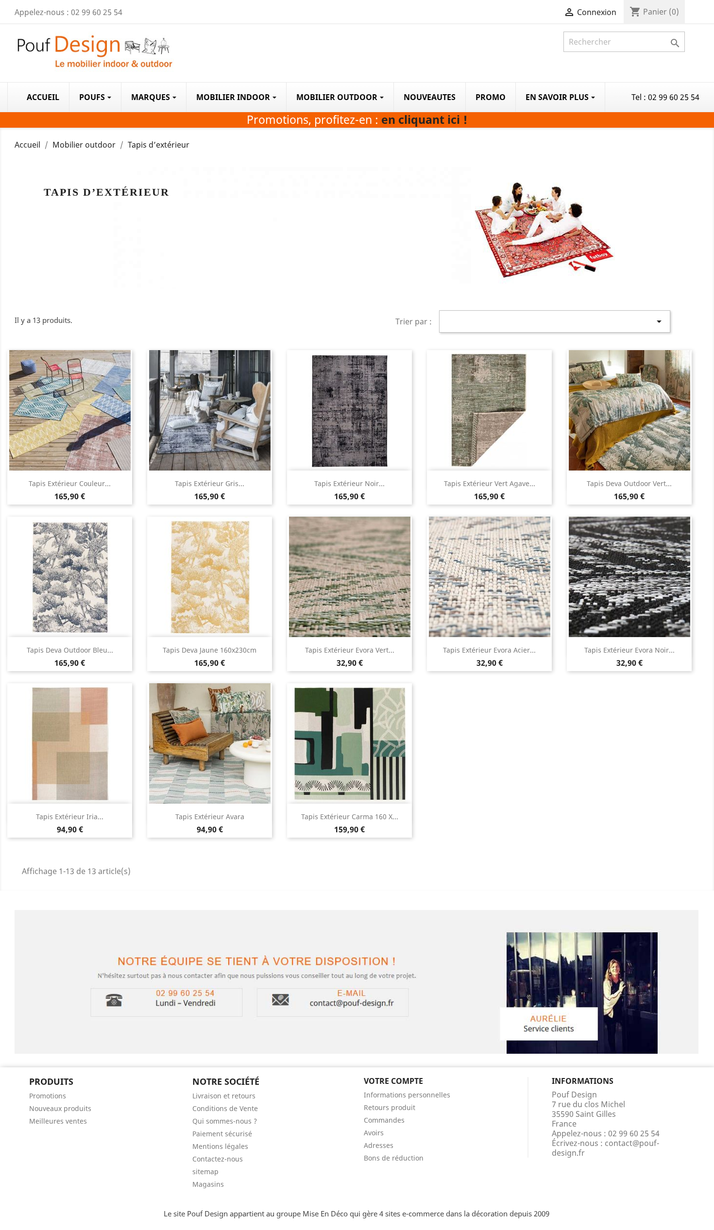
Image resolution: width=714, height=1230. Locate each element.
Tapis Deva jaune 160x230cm (209, 650)
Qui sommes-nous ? (224, 1121)
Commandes (384, 1120)
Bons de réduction (394, 1158)
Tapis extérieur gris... (209, 483)
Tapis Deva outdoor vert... (629, 483)
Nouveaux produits (60, 1108)
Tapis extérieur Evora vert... (349, 650)
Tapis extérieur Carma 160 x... (349, 816)
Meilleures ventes (58, 1121)
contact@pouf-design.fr (605, 1148)
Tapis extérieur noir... (349, 483)
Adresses (378, 1145)
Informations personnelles (407, 1094)
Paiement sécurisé (222, 1133)
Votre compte (393, 1081)
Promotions (47, 1095)
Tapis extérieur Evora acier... (489, 650)
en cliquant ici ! (424, 119)
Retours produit (389, 1107)
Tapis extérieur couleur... (70, 483)
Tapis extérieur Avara (209, 816)
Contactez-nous (217, 1158)
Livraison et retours (223, 1095)
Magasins (208, 1184)
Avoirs (374, 1132)
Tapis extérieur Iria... (69, 816)
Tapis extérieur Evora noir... (629, 650)
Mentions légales (220, 1146)
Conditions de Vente (225, 1108)
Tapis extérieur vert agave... (489, 483)
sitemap (205, 1171)
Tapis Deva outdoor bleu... (70, 650)
